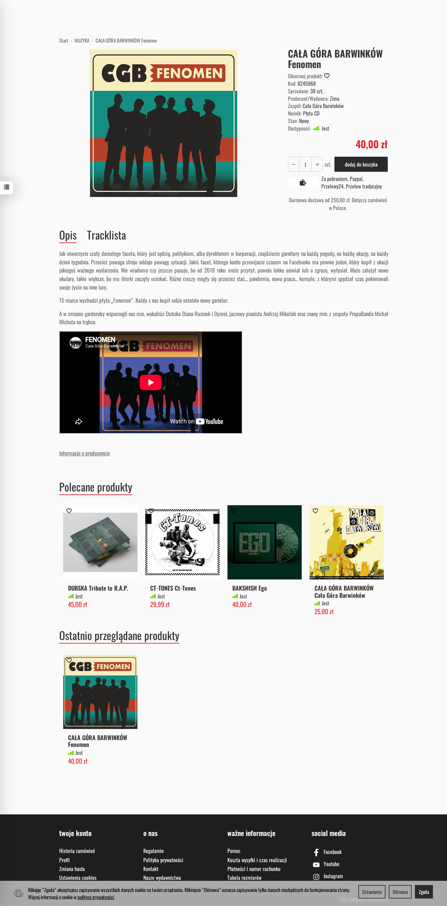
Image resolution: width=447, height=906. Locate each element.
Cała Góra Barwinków (323, 106)
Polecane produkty (95, 487)
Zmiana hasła (72, 869)
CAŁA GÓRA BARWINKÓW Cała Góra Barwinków (344, 591)
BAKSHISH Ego (249, 587)
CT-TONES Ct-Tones (173, 587)
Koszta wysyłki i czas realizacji (257, 860)
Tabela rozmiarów (244, 877)
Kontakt (150, 869)
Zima (334, 98)
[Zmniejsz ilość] (317, 164)
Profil (64, 860)
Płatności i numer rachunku (253, 869)
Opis (68, 235)
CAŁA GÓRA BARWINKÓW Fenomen (97, 741)
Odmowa (400, 891)
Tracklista (106, 234)
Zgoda (424, 891)
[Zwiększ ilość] (293, 164)
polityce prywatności (96, 896)
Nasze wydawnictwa (162, 877)
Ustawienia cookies (78, 877)
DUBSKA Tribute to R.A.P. (98, 587)
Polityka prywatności (163, 860)
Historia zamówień (77, 851)
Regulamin (153, 851)
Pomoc (234, 851)
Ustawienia (372, 891)
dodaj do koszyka (361, 164)
